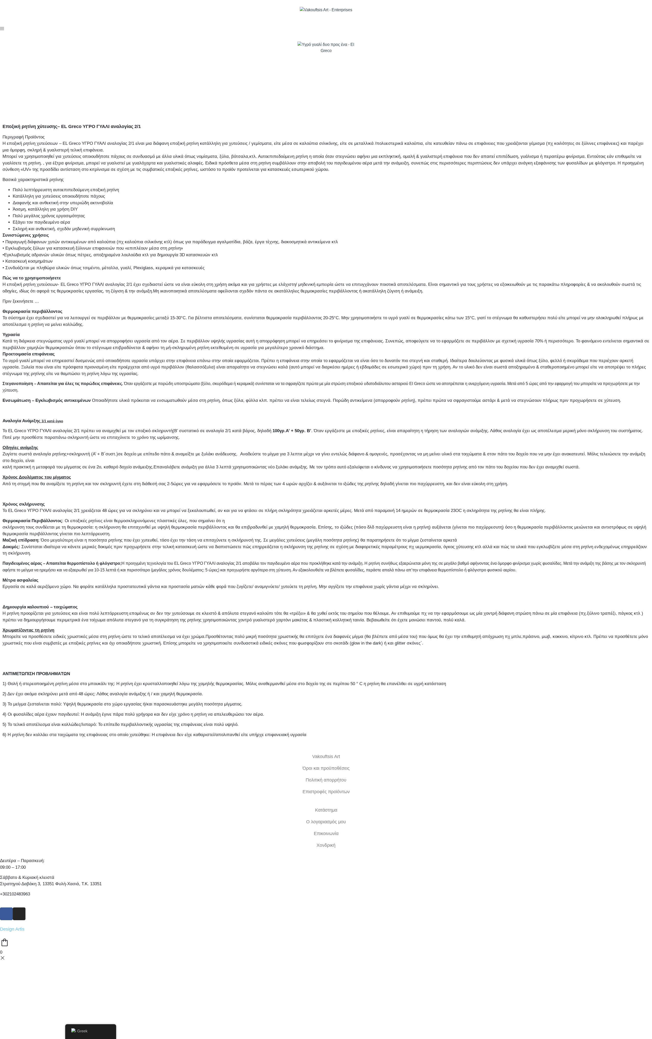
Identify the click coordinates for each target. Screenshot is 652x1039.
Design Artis (12, 929)
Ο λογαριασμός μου (326, 821)
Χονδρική (326, 845)
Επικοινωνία (326, 833)
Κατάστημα (326, 810)
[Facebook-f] (6, 913)
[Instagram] (19, 913)
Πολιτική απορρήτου (326, 780)
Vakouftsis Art (326, 756)
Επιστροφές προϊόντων (326, 791)
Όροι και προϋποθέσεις (326, 768)
